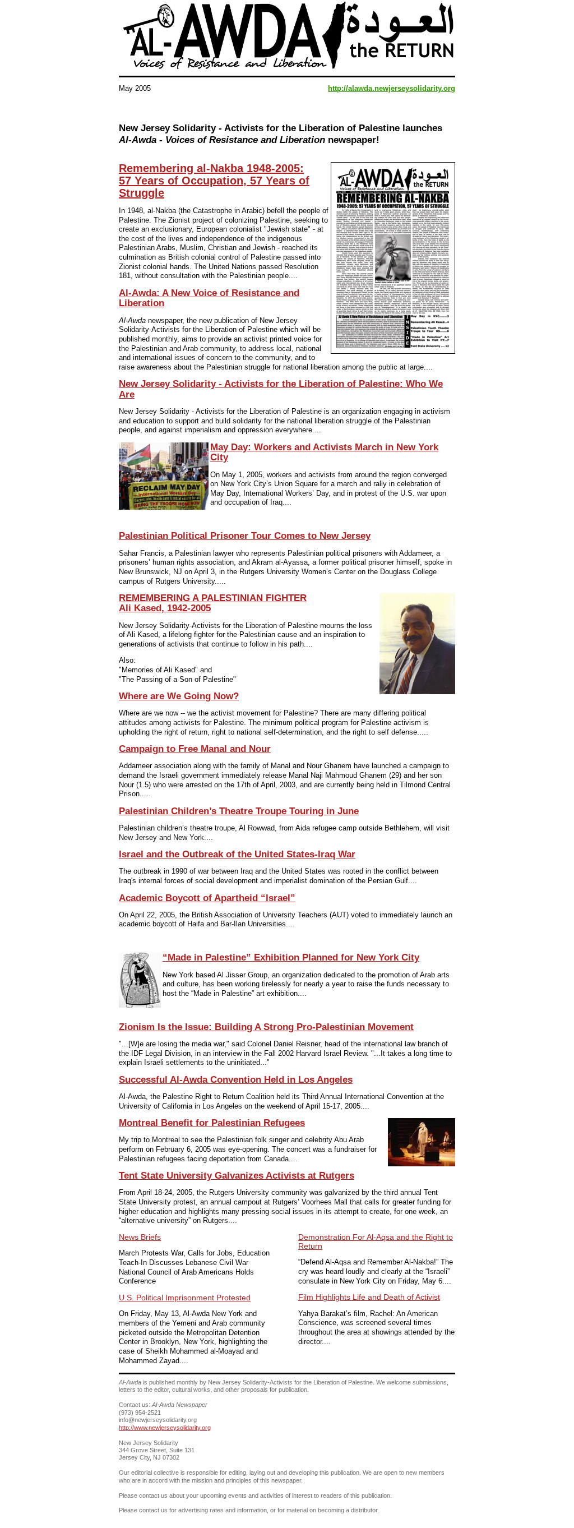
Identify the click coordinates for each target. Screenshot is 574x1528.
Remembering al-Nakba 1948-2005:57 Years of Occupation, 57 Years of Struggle (214, 180)
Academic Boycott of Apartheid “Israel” (207, 898)
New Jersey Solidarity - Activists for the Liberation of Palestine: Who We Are (281, 388)
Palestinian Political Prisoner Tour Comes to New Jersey (245, 535)
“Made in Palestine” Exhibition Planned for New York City (291, 957)
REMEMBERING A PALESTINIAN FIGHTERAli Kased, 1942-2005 (213, 603)
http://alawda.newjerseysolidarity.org (391, 88)
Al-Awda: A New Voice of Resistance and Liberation (209, 298)
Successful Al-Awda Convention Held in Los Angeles (236, 1079)
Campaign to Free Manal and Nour (195, 749)
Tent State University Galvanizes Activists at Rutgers (236, 1175)
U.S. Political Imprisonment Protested (185, 1297)
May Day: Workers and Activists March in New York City (324, 452)
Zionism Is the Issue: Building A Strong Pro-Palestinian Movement (266, 1027)
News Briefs (140, 1236)
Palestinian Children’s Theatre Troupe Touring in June (239, 811)
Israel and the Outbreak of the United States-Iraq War (237, 854)
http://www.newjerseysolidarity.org (165, 1427)
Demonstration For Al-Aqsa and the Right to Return (375, 1241)
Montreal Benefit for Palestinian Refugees (212, 1123)
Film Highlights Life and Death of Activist (369, 1296)
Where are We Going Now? (179, 696)
